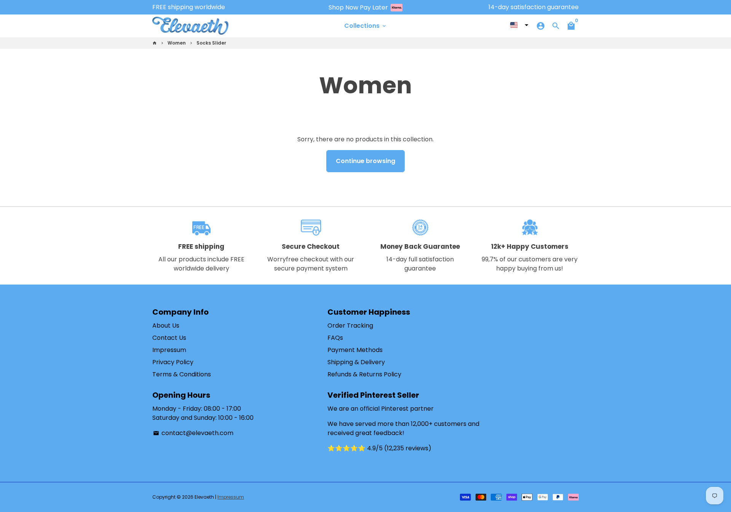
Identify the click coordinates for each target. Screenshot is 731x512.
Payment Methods (355, 350)
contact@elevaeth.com (193, 433)
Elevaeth (204, 497)
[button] (519, 25)
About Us (165, 325)
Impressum (169, 350)
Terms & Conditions (181, 374)
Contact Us (169, 337)
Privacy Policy (172, 362)
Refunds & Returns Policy (364, 374)
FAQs (335, 337)
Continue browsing (365, 161)
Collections (365, 25)
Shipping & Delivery (356, 362)
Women (177, 43)
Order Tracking (350, 325)
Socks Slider (211, 43)
